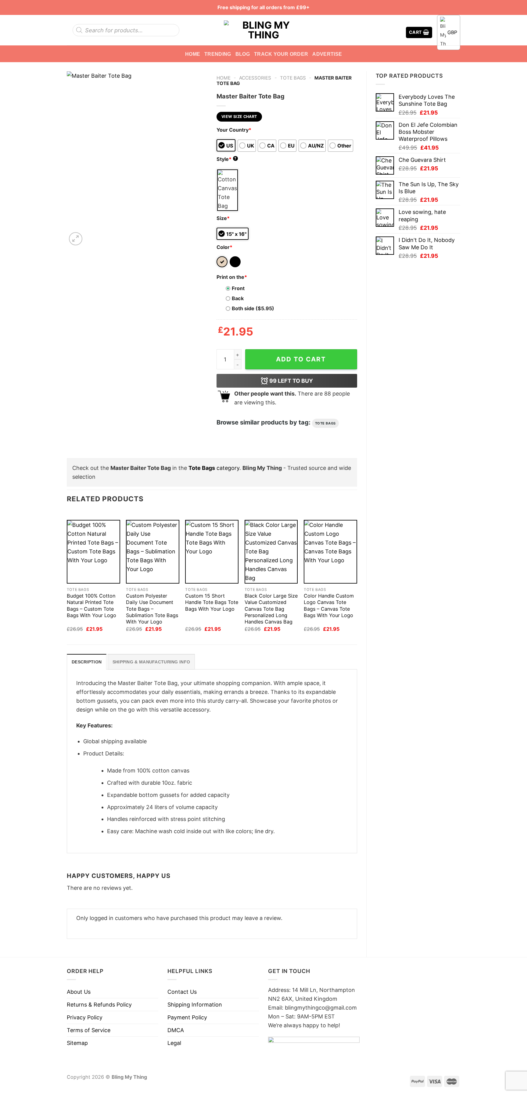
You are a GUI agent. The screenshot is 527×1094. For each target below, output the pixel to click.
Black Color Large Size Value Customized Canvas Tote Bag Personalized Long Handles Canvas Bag (271, 608)
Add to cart (301, 359)
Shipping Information (194, 1004)
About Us (79, 992)
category (213, 468)
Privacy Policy (84, 1017)
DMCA (175, 1030)
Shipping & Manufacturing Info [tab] (151, 661)
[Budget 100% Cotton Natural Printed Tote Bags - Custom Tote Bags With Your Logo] (93, 551)
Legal (174, 1043)
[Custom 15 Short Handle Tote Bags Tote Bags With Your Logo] (212, 551)
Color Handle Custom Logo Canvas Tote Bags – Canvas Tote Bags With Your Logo (329, 605)
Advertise (327, 54)
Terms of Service (88, 1030)
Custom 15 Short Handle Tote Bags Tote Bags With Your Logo (211, 602)
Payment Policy (187, 1017)
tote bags (325, 423)
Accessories (255, 78)
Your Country (234, 130)
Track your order (281, 54)
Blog (242, 54)
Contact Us (182, 992)
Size (223, 218)
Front (238, 288)
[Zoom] (75, 239)
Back (238, 298)
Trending (217, 54)
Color (224, 247)
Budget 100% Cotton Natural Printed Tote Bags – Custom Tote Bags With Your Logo (91, 605)
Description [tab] (87, 661)
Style (227, 159)
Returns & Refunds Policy (99, 1004)
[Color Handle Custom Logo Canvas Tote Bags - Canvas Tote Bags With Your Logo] (330, 551)
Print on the (232, 277)
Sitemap (77, 1043)
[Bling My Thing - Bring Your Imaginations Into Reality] (263, 30)
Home (192, 54)
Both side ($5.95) (253, 308)
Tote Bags (293, 78)
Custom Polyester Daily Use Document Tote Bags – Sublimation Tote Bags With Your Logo (152, 608)
